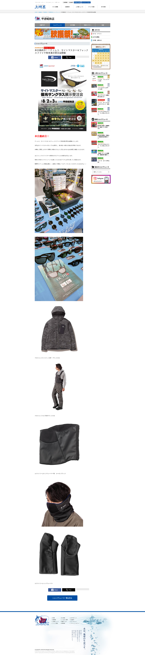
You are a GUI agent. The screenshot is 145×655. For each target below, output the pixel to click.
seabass (37, 652)
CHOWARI (48, 651)
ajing (42, 652)
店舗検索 (54, 619)
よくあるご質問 (64, 619)
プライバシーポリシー (74, 623)
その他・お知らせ (97, 40)
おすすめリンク (73, 617)
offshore (57, 652)
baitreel (73, 652)
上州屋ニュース (55, 621)
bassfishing (46, 652)
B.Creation (42, 651)
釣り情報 (63, 617)
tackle (62, 652)
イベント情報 (55, 623)
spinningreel (68, 652)
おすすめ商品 (96, 37)
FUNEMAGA (65, 651)
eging (40, 652)
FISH (61, 651)
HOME (53, 617)
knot (60, 652)
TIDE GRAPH (71, 651)
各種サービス (64, 621)
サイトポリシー (73, 621)
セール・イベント (97, 33)
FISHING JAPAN (55, 651)
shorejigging (52, 652)
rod (65, 652)
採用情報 (63, 623)
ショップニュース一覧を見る (62, 598)
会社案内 (72, 619)
